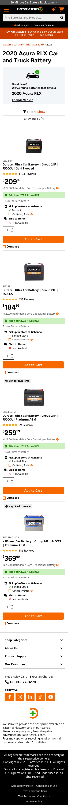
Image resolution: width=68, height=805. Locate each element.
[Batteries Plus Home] (30, 9)
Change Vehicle (22, 100)
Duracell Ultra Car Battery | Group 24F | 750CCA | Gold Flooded (30, 166)
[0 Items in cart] (61, 9)
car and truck (22, 44)
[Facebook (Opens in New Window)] (9, 697)
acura (35, 44)
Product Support (16, 656)
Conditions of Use (46, 785)
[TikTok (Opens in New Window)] (40, 697)
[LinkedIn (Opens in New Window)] (30, 697)
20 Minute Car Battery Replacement (34, 2)
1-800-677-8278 (23, 682)
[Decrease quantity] (12, 231)
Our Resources (15, 664)
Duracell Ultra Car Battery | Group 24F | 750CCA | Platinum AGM (30, 417)
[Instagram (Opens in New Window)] (20, 697)
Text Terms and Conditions (34, 796)
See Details (46, 35)
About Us (11, 648)
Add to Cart (33, 239)
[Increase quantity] (12, 228)
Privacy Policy (34, 801)
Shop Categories (16, 640)
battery (7, 44)
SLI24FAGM (9, 412)
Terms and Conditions (34, 791)
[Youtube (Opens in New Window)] (50, 697)
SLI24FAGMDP (11, 537)
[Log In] (54, 9)
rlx (42, 44)
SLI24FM (7, 160)
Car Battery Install (21, 214)
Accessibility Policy (22, 785)
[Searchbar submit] (61, 17)
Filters (31, 112)
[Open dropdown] (57, 188)
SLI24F (6, 286)
